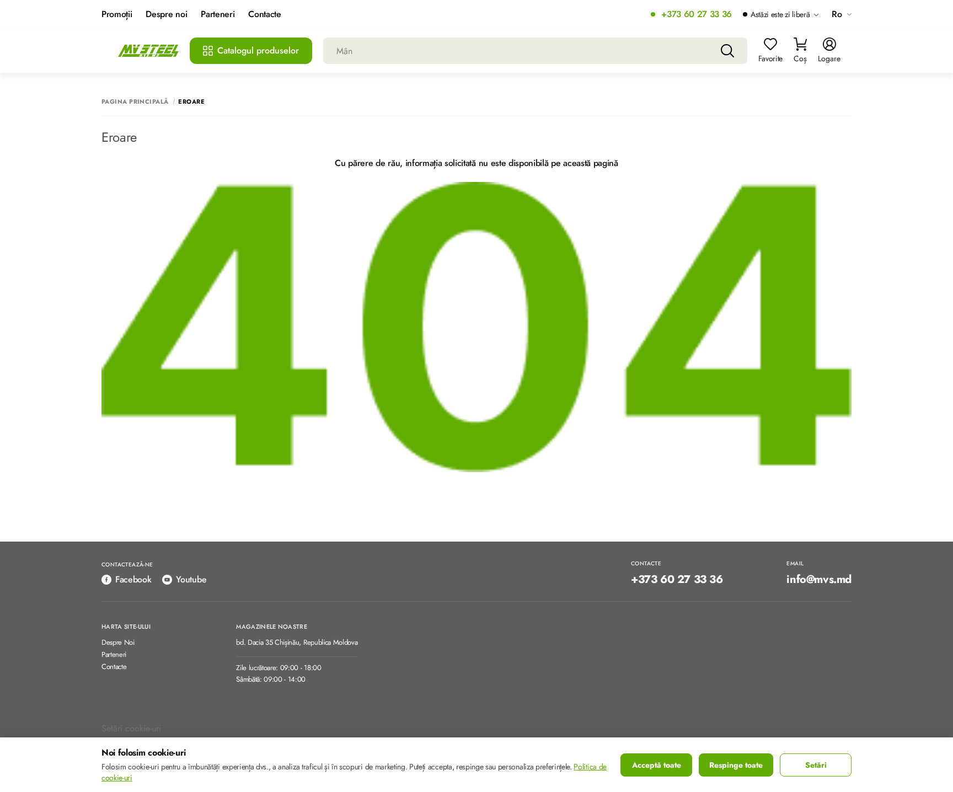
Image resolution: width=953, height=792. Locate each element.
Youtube (191, 579)
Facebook (133, 579)
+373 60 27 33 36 (696, 14)
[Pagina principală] (148, 51)
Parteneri (217, 14)
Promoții (116, 14)
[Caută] (727, 50)
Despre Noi (118, 642)
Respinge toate (736, 764)
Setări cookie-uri (131, 728)
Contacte (264, 14)
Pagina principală (134, 102)
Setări (816, 764)
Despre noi (166, 14)
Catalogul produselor (258, 50)
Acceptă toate (656, 764)
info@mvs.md (819, 579)
